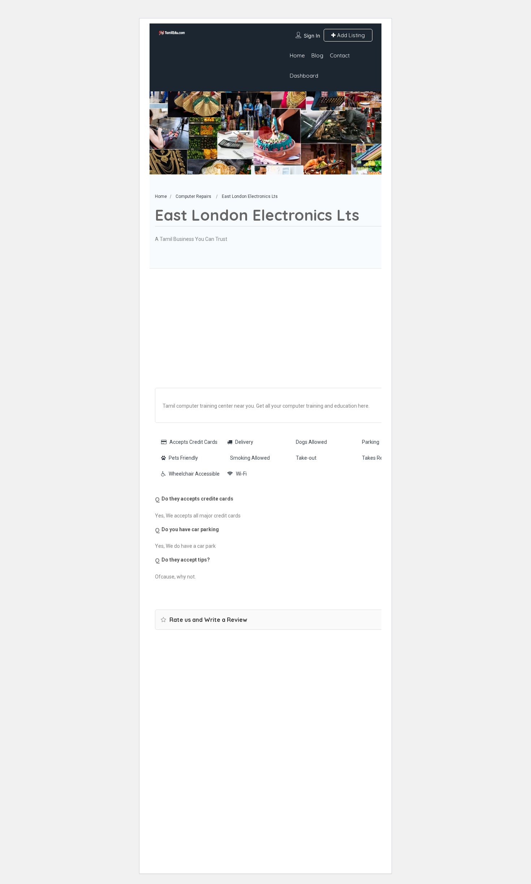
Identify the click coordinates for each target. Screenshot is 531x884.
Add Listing (350, 35)
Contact (340, 55)
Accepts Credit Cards (193, 442)
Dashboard (304, 75)
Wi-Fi (241, 474)
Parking (370, 442)
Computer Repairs (193, 196)
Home (297, 55)
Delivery (244, 442)
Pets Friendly (183, 458)
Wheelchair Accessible (194, 474)
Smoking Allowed (250, 458)
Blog (317, 55)
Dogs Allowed (311, 442)
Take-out (306, 458)
